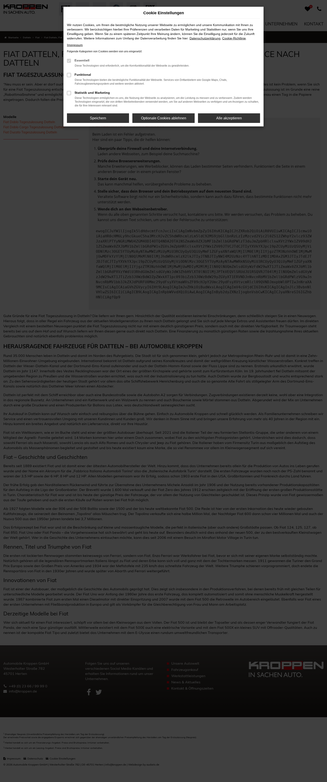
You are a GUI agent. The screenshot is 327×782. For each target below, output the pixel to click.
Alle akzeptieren (229, 118)
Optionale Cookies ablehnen (163, 118)
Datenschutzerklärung (205, 38)
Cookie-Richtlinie (234, 38)
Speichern (98, 118)
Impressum (75, 45)
